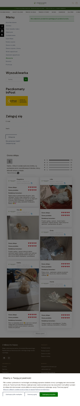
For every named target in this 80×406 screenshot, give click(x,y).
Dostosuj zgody (32, 394)
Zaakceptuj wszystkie (48, 394)
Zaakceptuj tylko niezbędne (14, 394)
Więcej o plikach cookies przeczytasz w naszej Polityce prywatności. (26, 390)
